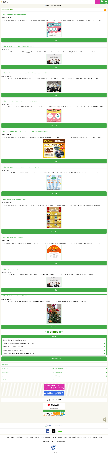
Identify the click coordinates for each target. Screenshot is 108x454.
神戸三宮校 (79, 437)
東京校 (26, 437)
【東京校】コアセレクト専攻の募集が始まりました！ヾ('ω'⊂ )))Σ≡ (18, 343)
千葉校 (17, 437)
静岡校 (54, 437)
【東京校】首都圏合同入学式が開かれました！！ (14, 350)
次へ (60, 331)
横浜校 (42, 437)
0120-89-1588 (56, 400)
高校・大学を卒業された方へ (61, 368)
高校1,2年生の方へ (6, 372)
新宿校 (31, 437)
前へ (48, 331)
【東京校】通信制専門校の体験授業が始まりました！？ (15, 340)
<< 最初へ (45, 331)
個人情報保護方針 (61, 441)
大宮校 (21, 437)
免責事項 (53, 441)
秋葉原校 (37, 437)
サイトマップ (46, 441)
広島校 (84, 437)
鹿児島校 (95, 437)
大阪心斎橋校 (72, 437)
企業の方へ (4, 379)
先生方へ (4, 376)
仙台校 (12, 437)
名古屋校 (60, 437)
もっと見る (54, 40)
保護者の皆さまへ (59, 372)
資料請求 (97, 2)
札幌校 (7, 437)
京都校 (65, 437)
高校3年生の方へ (5, 368)
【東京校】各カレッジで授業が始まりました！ (13, 346)
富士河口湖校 (48, 437)
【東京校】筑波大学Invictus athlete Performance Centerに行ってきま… (19, 353)
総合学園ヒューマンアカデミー (54, 425)
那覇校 (100, 437)
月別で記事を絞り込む (54, 358)
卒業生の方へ (58, 376)
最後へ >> (63, 331)
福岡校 (89, 437)
